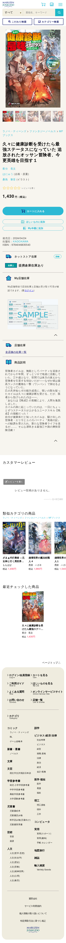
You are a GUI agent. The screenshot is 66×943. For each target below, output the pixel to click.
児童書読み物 (16, 815)
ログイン (29, 290)
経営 (39, 748)
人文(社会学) (16, 857)
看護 (39, 788)
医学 (39, 783)
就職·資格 (41, 753)
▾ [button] (20, 12)
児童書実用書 (16, 824)
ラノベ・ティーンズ (14, 131)
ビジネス (41, 744)
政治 (39, 762)
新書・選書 (13, 749)
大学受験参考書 (17, 798)
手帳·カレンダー (44, 842)
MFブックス (54, 517)
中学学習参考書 (17, 789)
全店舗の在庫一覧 (16, 352)
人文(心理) (15, 875)
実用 (37, 829)
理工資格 (41, 804)
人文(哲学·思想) (17, 852)
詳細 (58, 256)
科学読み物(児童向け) (20, 819)
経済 (39, 767)
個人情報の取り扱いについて (33, 913)
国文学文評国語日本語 (20, 772)
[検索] (59, 12)
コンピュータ (42, 822)
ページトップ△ (51, 662)
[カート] (43, 4)
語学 (37, 728)
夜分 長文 (9, 168)
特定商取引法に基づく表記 (33, 920)
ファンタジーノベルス (42, 131)
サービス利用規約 (33, 905)
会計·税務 (41, 771)
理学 (39, 809)
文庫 (10, 761)
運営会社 (33, 898)
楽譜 (12, 840)
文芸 (10, 768)
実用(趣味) (42, 837)
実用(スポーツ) (44, 833)
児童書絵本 (15, 810)
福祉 (39, 792)
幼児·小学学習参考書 (20, 784)
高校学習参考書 (17, 793)
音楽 (12, 836)
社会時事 (41, 739)
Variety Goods (44, 869)
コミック (12, 728)
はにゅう (8, 174)
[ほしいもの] (52, 4)
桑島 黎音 (10, 179)
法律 (39, 757)
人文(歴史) (15, 862)
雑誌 (37, 858)
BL (11, 736)
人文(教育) (15, 880)
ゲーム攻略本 (16, 741)
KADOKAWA (20, 241)
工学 (39, 813)
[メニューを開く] (60, 4)
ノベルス (14, 753)
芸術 (10, 832)
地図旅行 (39, 850)
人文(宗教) (15, 866)
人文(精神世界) (17, 871)
